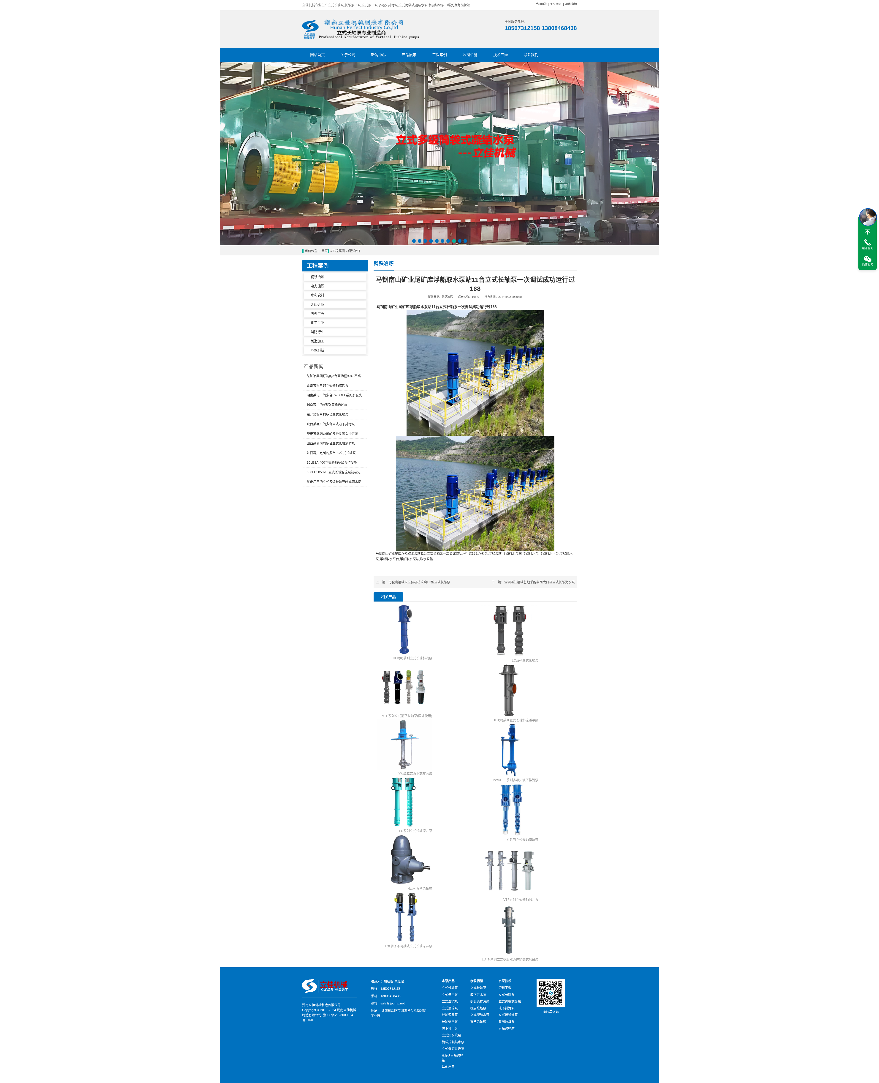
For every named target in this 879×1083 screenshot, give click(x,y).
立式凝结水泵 (479, 1015)
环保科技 (317, 350)
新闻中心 (378, 55)
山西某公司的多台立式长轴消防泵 (331, 443)
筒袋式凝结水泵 (453, 1042)
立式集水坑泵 (451, 1035)
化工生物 (317, 323)
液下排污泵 (450, 1028)
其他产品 (448, 1067)
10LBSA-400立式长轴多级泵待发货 (332, 462)
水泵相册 (476, 981)
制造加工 (317, 341)
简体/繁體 (571, 4)
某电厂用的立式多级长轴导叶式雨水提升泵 (337, 482)
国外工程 (317, 313)
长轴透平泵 (450, 1021)
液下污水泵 (478, 994)
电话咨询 (867, 248)
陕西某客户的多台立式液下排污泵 (331, 424)
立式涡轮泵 (450, 1008)
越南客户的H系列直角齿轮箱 (327, 405)
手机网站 (541, 4)
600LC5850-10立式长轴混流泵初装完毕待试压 (337, 472)
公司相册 (470, 55)
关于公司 (348, 55)
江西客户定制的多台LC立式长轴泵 (331, 453)
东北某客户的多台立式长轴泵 (327, 414)
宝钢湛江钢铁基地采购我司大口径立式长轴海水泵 (539, 582)
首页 (324, 251)
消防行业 (317, 332)
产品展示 (409, 55)
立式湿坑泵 (450, 1001)
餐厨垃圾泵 (478, 1008)
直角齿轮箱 (478, 1021)
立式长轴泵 (450, 988)
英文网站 (555, 4)
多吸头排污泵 (479, 1001)
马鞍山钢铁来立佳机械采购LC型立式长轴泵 (419, 582)
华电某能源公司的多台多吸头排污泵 (332, 433)
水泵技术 (505, 981)
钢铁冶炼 (354, 251)
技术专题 (500, 55)
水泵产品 (448, 981)
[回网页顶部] (867, 232)
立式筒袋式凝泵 (510, 1001)
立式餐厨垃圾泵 (453, 1048)
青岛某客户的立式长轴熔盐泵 (327, 385)
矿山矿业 (317, 304)
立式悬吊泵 (450, 994)
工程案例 (439, 55)
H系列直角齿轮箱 (452, 1058)
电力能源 (317, 286)
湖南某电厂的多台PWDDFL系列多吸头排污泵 (337, 395)
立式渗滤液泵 (508, 1015)
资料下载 (505, 988)
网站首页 (317, 55)
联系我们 (531, 55)
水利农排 (317, 295)
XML (310, 1020)
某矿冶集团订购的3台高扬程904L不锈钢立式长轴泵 (337, 376)
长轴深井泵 (450, 1015)
